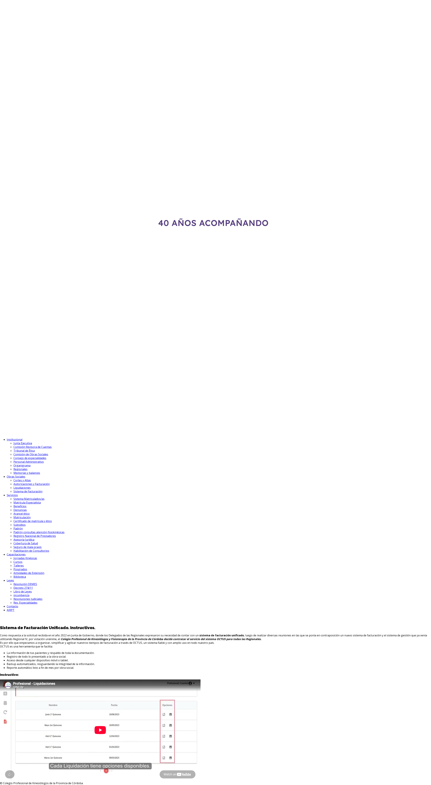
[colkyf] (152, 433)
